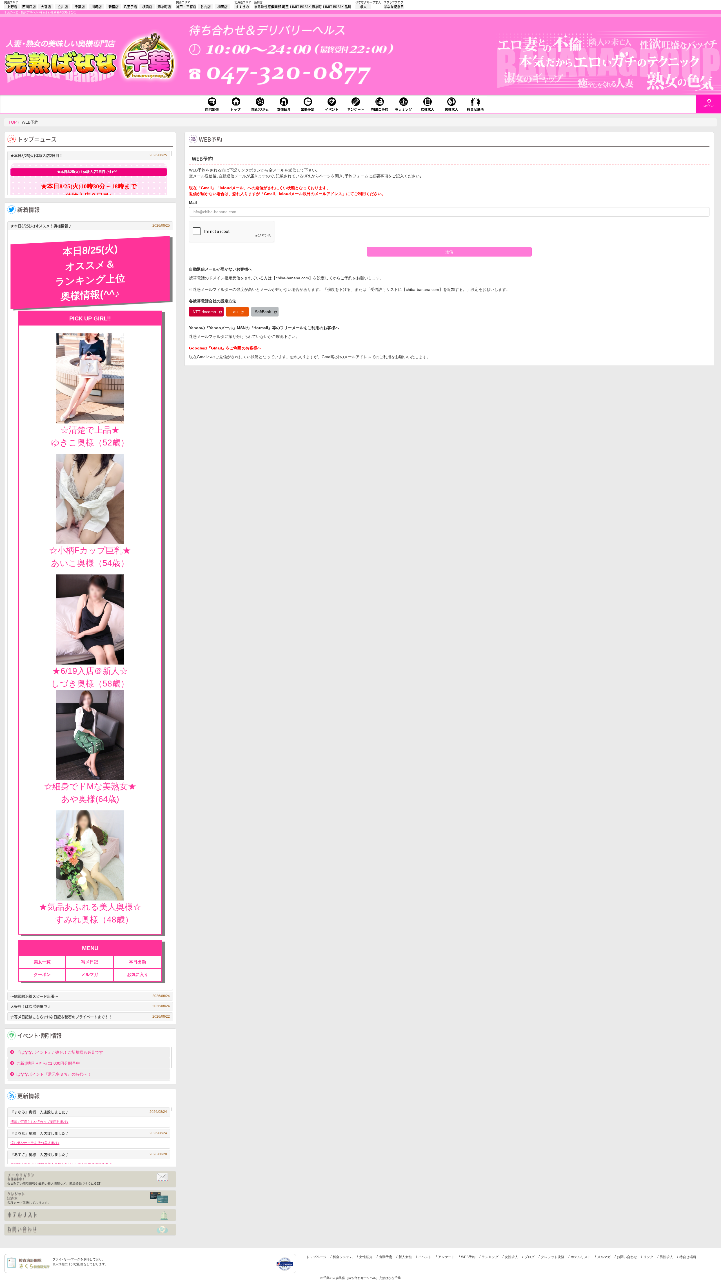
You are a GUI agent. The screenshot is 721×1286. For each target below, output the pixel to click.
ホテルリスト (581, 1257)
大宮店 (46, 6)
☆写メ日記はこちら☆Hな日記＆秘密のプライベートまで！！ (90, 1016)
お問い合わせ (627, 1257)
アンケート (446, 1257)
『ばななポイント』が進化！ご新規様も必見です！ (61, 1052)
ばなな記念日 (394, 6)
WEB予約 (468, 1257)
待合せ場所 (687, 1257)
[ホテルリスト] (90, 1215)
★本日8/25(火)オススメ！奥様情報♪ (90, 225)
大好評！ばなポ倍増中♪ (90, 1006)
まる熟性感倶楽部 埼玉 (271, 6)
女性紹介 (366, 1257)
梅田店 (222, 6)
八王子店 (130, 6)
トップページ (316, 1257)
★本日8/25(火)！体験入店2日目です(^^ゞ (89, 172)
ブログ (529, 1257)
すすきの (242, 6)
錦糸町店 (164, 6)
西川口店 (29, 6)
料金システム (343, 1257)
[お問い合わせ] (90, 1230)
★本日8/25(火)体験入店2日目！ (88, 155)
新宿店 (113, 6)
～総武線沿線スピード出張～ (90, 996)
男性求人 (666, 1257)
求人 (363, 6)
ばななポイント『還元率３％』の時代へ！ (53, 1074)
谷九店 (206, 6)
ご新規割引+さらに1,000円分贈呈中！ (50, 1063)
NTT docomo (205, 311)
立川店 (63, 6)
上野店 (12, 6)
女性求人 (511, 1257)
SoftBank (263, 311)
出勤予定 (385, 1257)
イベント (425, 1257)
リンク (648, 1257)
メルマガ (604, 1257)
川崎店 (97, 6)
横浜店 (147, 6)
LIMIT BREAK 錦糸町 (306, 6)
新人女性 (405, 1257)
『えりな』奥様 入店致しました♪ (88, 1133)
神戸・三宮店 (186, 6)
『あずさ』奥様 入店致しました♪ (88, 1154)
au (236, 311)
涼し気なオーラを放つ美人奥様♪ (34, 1143)
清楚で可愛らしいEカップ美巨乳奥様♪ (39, 1122)
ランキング (490, 1257)
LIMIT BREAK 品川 (337, 6)
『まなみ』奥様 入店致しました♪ (88, 1112)
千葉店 (80, 6)
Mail (193, 202)
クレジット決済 (552, 1257)
